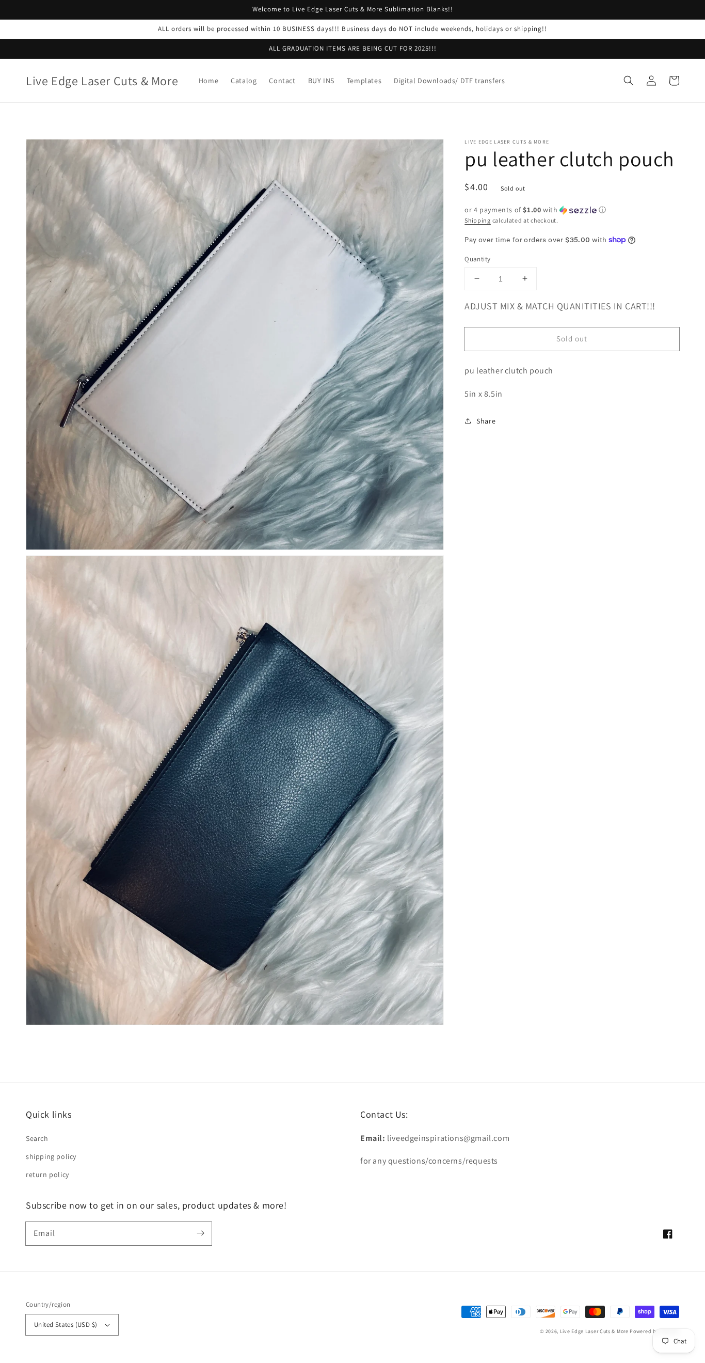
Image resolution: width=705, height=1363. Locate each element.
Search (37, 1138)
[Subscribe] (200, 1233)
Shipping (477, 220)
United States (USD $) (65, 1324)
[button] (628, 80)
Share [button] (485, 421)
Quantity (477, 258)
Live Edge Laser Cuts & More (594, 1331)
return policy (47, 1174)
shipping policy (51, 1156)
